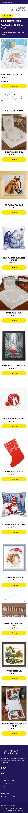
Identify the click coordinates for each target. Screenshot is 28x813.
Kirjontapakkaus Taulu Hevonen (14, 205)
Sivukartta (20, 810)
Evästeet (20, 808)
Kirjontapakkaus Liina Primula (14, 152)
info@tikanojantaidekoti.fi (7, 2)
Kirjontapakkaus (17, 75)
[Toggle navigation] (3, 8)
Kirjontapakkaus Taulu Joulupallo (14, 419)
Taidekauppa (7, 15)
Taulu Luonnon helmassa (14, 671)
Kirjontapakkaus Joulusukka (14, 472)
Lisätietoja (14, 86)
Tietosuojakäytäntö (10, 810)
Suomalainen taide (9, 780)
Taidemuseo (7, 783)
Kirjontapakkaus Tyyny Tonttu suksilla (14, 525)
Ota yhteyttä (13, 808)
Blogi (5, 786)
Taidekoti (6, 777)
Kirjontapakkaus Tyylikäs (14, 313)
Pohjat (10, 75)
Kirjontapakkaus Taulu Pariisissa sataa (14, 366)
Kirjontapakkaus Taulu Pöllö (14, 578)
